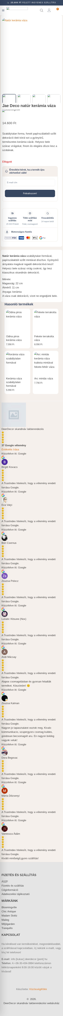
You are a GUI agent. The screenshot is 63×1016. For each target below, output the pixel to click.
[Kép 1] (9, 101)
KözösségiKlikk (38, 989)
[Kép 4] (54, 101)
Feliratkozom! (30, 193)
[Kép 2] (24, 101)
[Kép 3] (39, 101)
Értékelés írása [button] (10, 449)
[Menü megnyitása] (3, 10)
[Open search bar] (41, 10)
